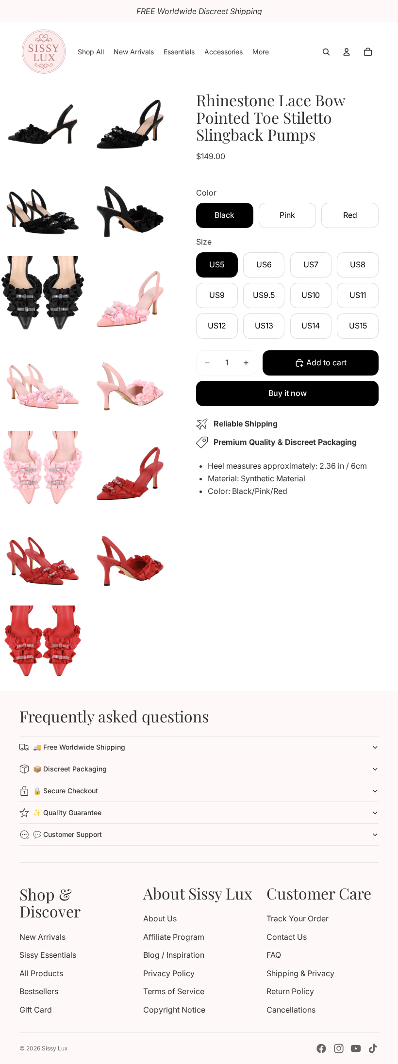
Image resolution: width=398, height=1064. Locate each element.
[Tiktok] (373, 1048)
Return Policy (290, 991)
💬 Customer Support (67, 834)
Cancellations (290, 1010)
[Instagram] (339, 1048)
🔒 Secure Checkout (65, 790)
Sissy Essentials (47, 955)
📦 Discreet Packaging (70, 769)
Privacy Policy (169, 973)
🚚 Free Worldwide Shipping (79, 747)
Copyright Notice (174, 1010)
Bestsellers (38, 991)
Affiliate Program (173, 937)
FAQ (273, 955)
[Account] (346, 52)
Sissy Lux (55, 1048)
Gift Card (35, 1010)
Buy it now (287, 393)
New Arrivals (42, 937)
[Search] (326, 52)
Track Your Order (297, 918)
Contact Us (286, 937)
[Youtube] (356, 1048)
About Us (160, 918)
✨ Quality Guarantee (67, 812)
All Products (41, 973)
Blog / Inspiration (173, 955)
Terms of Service (173, 991)
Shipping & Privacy (300, 973)
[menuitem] (261, 51)
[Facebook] (321, 1048)
